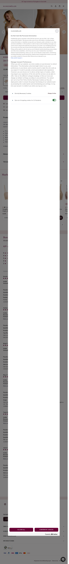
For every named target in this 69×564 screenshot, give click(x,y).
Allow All (21, 530)
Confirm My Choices (46, 530)
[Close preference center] (56, 31)
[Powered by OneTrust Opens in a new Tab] (52, 534)
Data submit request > (17, 58)
